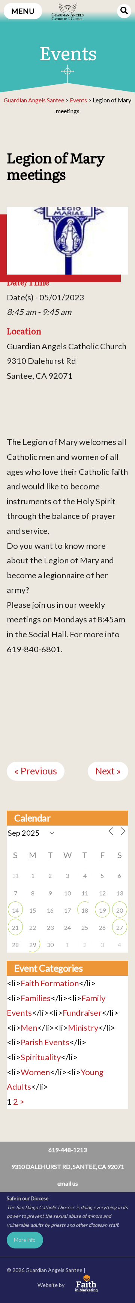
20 (119, 910)
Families (36, 998)
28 (15, 944)
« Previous (35, 770)
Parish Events (45, 1042)
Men (29, 1027)
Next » (108, 770)
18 (84, 910)
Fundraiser (82, 1013)
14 (15, 910)
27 (119, 927)
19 (102, 910)
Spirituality (41, 1057)
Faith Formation (50, 983)
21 (15, 927)
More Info (25, 1240)
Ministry (83, 1027)
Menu (22, 11)
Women (35, 1072)
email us (67, 1183)
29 (32, 944)
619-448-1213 (67, 1149)
